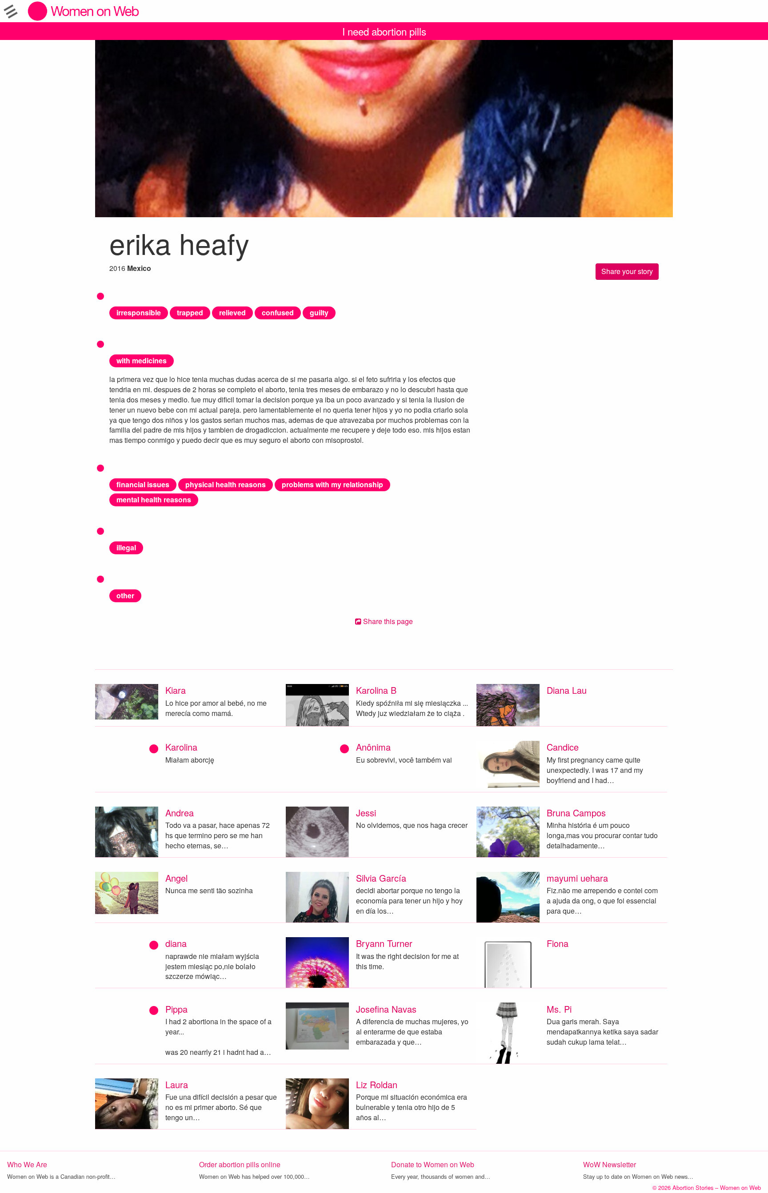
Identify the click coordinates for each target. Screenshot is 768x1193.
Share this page (387, 621)
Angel (176, 877)
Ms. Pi (559, 1008)
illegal (126, 547)
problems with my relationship (332, 484)
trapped (190, 312)
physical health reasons (225, 484)
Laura (176, 1084)
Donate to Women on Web (432, 1164)
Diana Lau (567, 690)
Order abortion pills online (239, 1164)
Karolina (181, 746)
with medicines (141, 360)
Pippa (176, 1008)
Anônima (373, 746)
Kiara (175, 690)
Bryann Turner (384, 943)
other (125, 595)
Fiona (557, 943)
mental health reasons (153, 499)
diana (176, 943)
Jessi (366, 812)
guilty (319, 312)
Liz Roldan (376, 1084)
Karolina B (376, 690)
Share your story (627, 271)
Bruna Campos (576, 812)
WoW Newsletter (609, 1164)
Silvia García (381, 877)
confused (278, 312)
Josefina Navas (386, 1008)
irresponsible (138, 312)
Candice (563, 746)
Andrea (179, 812)
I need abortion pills (384, 31)
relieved (232, 312)
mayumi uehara (577, 877)
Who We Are (27, 1164)
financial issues (142, 484)
